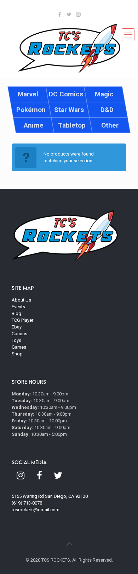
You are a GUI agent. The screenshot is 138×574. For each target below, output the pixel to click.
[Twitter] (69, 14)
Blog (16, 313)
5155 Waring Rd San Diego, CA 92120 (50, 496)
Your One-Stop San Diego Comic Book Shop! (81, 7)
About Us (21, 300)
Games (19, 347)
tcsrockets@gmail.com (35, 509)
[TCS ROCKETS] (69, 48)
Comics (19, 333)
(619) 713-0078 (27, 503)
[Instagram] (78, 14)
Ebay (17, 327)
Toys (16, 340)
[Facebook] (60, 14)
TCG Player (22, 320)
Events (18, 306)
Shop (17, 353)
